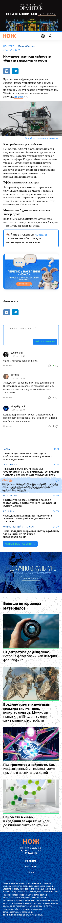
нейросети (9, 46)
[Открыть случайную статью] (43, 36)
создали (41, 234)
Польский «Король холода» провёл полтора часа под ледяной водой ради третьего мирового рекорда (30, 487)
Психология (10, 464)
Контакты (31, 866)
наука (6, 449)
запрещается (9, 900)
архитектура (10, 496)
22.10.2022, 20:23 (18, 378)
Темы (31, 872)
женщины (8, 511)
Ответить (7, 366)
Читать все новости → (20, 543)
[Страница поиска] (50, 36)
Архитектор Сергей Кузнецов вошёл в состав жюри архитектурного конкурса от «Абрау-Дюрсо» (29, 503)
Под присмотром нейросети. (30, 769)
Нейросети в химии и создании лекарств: (26, 821)
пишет (18, 96)
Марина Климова (26, 46)
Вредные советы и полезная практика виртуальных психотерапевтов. (26, 712)
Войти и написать (45, 341)
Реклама (31, 860)
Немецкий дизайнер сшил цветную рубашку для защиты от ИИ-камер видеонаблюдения (31, 534)
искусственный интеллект (18, 527)
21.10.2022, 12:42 (18, 356)
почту (48, 906)
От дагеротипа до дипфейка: (30, 656)
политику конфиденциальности (19, 915)
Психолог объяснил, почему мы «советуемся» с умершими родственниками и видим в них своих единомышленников (31, 471)
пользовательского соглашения (18, 912)
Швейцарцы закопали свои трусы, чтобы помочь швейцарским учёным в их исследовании (27, 456)
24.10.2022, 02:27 (18, 410)
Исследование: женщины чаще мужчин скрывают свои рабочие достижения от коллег (28, 518)
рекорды (8, 480)
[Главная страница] (9, 36)
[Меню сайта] (57, 36)
